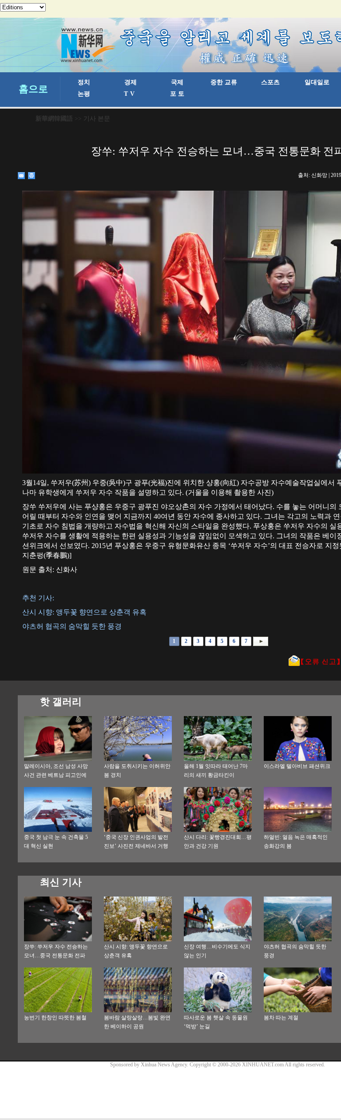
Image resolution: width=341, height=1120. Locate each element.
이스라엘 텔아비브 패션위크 (297, 766)
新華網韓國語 (54, 118)
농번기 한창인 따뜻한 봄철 (55, 1017)
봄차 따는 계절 (281, 1017)
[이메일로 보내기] (21, 175)
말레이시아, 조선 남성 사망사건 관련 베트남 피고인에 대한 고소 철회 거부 (56, 775)
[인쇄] (32, 175)
